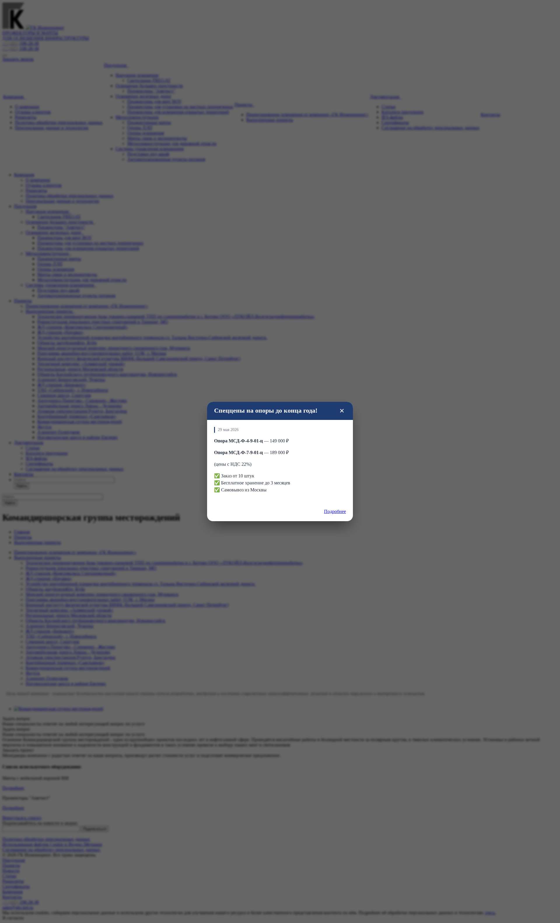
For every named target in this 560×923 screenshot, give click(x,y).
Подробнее (335, 511)
